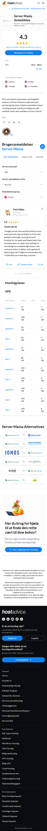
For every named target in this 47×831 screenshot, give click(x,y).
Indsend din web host (11, 695)
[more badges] (11, 135)
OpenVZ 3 (9, 369)
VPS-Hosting (7, 758)
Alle (6, 172)
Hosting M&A (22, 660)
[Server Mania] (7, 20)
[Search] (38, 3)
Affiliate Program (9, 690)
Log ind (34, 638)
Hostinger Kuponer (10, 811)
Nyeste (8, 184)
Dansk (11, 197)
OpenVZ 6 (9, 390)
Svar (10, 264)
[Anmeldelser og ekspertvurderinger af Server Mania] (4, 122)
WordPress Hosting (10, 743)
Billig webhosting (9, 753)
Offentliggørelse (9, 705)
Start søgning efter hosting (25, 549)
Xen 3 (7, 380)
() (41, 264)
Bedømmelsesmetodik (20, 9)
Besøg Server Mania (23, 52)
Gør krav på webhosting (12, 700)
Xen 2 (7, 359)
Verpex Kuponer (9, 821)
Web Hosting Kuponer (11, 796)
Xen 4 (7, 400)
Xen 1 (7, 339)
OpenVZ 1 (9, 308)
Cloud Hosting (8, 768)
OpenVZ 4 (9, 329)
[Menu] (43, 3)
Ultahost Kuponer (9, 816)
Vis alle (39, 69)
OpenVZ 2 (9, 319)
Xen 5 (7, 410)
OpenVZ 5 (9, 349)
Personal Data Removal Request (15, 711)
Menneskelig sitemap (11, 685)
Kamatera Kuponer (10, 801)
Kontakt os (7, 680)
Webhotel (6, 738)
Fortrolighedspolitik (10, 716)
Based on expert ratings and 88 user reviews (23, 47)
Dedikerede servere (10, 773)
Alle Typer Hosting (10, 733)
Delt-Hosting (8, 748)
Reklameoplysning (38, 9)
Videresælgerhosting (11, 778)
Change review (26, 264)
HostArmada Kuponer (11, 806)
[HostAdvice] (12, 3)
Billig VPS (6, 763)
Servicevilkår (7, 721)
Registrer (12, 638)
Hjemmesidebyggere (11, 783)
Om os (5, 675)
